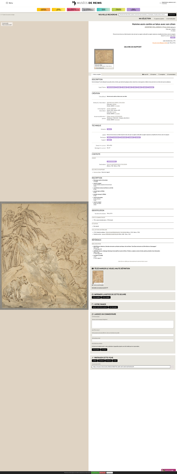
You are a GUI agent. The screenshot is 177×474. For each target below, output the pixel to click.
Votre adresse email (96, 338)
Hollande (114, 104)
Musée (58, 9)
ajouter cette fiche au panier (100, 307)
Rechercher (172, 14)
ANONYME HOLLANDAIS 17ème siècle (116, 102)
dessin (172, 37)
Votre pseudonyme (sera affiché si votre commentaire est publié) (105, 333)
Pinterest (108, 360)
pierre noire (124, 137)
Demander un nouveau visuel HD (99, 288)
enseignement (112, 161)
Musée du (88, 9)
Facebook (101, 360)
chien (135, 87)
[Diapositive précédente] (91, 59)
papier (109, 140)
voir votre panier (171, 19)
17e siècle (117, 106)
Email (115, 360)
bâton (139, 87)
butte (130, 87)
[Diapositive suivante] (174, 59)
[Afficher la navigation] (7, 3)
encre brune (116, 137)
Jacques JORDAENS (111, 108)
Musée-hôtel (118, 9)
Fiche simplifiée (96, 297)
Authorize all (95, 472)
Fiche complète (105, 297)
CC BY (102, 285)
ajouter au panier (160, 19)
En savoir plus (164, 3)
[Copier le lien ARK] (172, 366)
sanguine (131, 137)
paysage (151, 87)
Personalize (109, 472)
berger (118, 87)
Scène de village (98, 65)
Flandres (114, 112)
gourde (145, 87)
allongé (124, 87)
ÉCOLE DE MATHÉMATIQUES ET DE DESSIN (117, 164)
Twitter (94, 360)
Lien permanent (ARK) (96, 364)
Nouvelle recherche (108, 15)
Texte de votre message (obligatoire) (99, 319)
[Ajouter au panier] (113, 50)
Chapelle (103, 9)
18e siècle (117, 119)
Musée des (43, 9)
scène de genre (111, 87)
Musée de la (73, 9)
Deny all (103, 472)
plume (109, 137)
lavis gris (138, 137)
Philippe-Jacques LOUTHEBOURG (114, 116)
